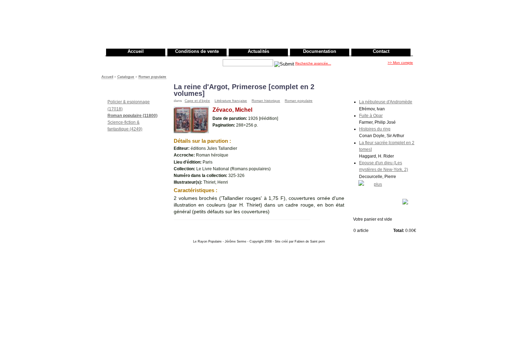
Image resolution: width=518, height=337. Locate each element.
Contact (381, 51)
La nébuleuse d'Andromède (385, 101)
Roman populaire (152, 77)
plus (378, 184)
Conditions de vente (197, 51)
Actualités (258, 51)
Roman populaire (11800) (132, 115)
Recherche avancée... (313, 63)
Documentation (319, 51)
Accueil (136, 51)
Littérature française (231, 101)
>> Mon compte (400, 63)
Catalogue (125, 77)
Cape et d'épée (197, 101)
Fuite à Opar (371, 115)
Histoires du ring (374, 129)
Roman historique (266, 101)
